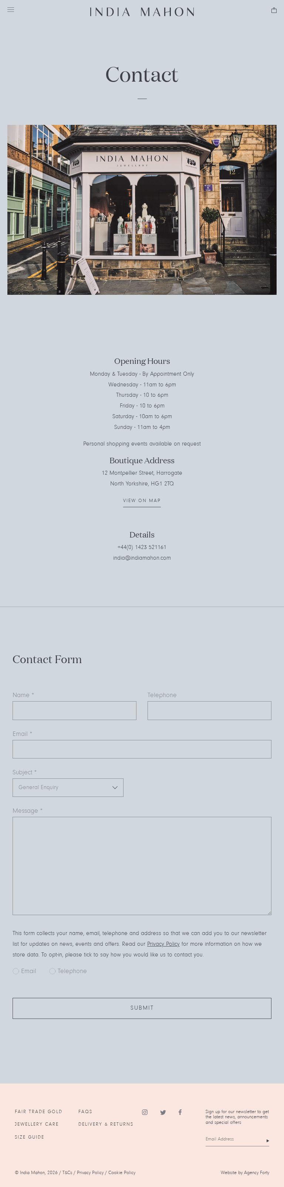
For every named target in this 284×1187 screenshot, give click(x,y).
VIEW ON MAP (142, 500)
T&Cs (67, 1172)
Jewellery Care (37, 1124)
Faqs (85, 1111)
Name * (23, 695)
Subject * (25, 773)
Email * (23, 734)
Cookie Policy (121, 1172)
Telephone (162, 695)
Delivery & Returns (105, 1124)
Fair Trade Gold (38, 1111)
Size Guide (29, 1137)
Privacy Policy (163, 944)
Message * (28, 811)
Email (28, 971)
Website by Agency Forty (245, 1172)
